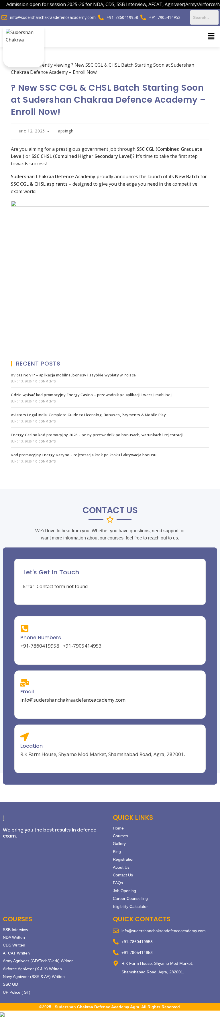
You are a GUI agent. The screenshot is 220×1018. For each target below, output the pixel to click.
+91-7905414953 (82, 645)
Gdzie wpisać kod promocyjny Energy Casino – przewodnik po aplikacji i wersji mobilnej (91, 394)
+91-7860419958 (39, 645)
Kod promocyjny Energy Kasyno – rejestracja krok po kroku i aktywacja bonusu (83, 454)
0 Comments (46, 381)
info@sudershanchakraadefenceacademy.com (72, 699)
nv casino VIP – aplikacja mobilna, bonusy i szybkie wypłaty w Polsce (73, 375)
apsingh (65, 131)
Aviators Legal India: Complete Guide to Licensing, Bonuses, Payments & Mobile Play (88, 414)
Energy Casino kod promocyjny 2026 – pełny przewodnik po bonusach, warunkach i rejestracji (97, 434)
